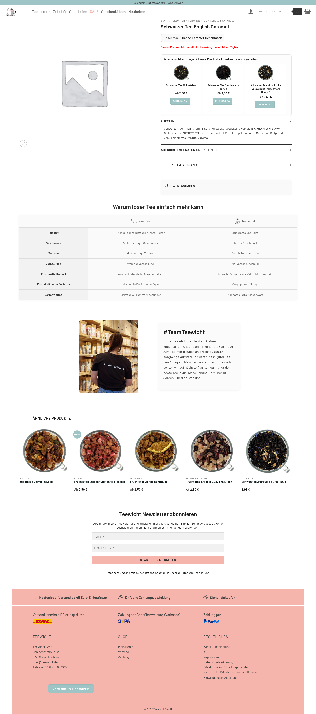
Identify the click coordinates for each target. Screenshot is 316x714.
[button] (250, 11)
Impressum (211, 657)
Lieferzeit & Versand (179, 165)
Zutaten (168, 121)
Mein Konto (126, 647)
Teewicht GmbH (44, 647)
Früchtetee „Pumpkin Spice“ (36, 481)
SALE (94, 11)
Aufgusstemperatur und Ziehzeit (189, 150)
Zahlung (123, 657)
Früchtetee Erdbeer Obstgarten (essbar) (100, 481)
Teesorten (40, 11)
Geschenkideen (113, 11)
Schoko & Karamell (222, 20)
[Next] (293, 459)
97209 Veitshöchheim (47, 657)
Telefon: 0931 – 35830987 (50, 667)
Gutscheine (78, 11)
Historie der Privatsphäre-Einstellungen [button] (230, 672)
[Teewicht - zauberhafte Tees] (16, 11)
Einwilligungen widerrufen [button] (220, 677)
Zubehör (60, 11)
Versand (123, 652)
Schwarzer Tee (197, 20)
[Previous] (18, 459)
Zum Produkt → (180, 101)
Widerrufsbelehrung (216, 647)
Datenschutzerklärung (195, 572)
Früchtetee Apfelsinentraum (148, 481)
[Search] (297, 11)
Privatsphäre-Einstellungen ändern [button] (226, 667)
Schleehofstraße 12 (46, 652)
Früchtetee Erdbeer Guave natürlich (209, 481)
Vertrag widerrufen (70, 688)
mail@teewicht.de (45, 662)
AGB (206, 652)
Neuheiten (136, 11)
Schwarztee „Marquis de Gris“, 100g (264, 481)
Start (164, 20)
